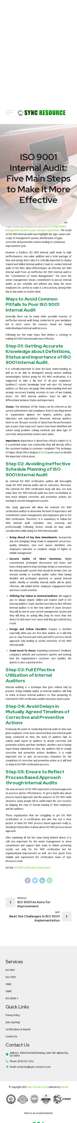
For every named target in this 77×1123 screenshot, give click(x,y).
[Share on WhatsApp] (50, 880)
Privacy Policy (13, 1015)
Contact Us (11, 1036)
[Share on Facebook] (28, 880)
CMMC (9, 991)
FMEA (42, 452)
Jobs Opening (13, 1022)
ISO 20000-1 (12, 998)
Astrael (64, 1087)
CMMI (8, 984)
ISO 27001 (11, 977)
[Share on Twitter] (35, 880)
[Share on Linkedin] (42, 880)
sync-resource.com (37, 1087)
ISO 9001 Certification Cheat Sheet (32, 867)
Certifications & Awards (18, 1029)
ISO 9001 (10, 970)
